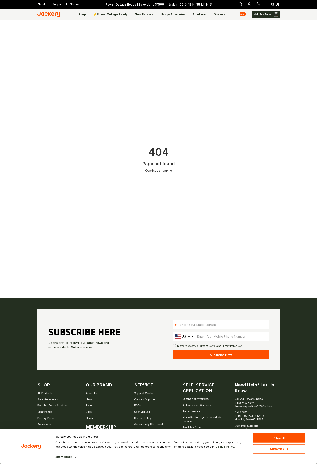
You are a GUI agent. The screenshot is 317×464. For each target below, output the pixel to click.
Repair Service (191, 411)
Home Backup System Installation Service (203, 419)
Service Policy (142, 418)
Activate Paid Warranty (197, 405)
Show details (63, 456)
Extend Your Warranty (196, 398)
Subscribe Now (221, 355)
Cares (89, 418)
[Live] (243, 14)
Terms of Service (207, 346)
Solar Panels (44, 411)
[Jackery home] (48, 14)
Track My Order (192, 427)
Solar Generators (47, 399)
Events (90, 405)
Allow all (279, 438)
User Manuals (142, 411)
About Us (91, 393)
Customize (277, 448)
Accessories (44, 424)
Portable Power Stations (52, 405)
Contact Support (144, 399)
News (89, 399)
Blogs (89, 411)
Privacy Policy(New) (232, 346)
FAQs (137, 405)
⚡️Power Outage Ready (110, 14)
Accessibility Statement (148, 424)
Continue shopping (158, 170)
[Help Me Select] (266, 14)
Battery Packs (45, 418)
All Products (44, 393)
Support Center (143, 393)
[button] (259, 4)
